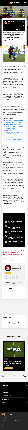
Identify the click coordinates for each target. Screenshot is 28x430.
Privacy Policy (17, 422)
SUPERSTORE (5, 406)
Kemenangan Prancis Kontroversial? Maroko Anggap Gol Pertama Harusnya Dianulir (14, 137)
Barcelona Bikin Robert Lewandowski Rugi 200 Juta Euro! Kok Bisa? (15, 132)
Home (1, 15)
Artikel (6, 15)
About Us (3, 420)
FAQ (2, 425)
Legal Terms (4, 422)
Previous (2, 375)
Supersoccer (4, 15)
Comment (14, 323)
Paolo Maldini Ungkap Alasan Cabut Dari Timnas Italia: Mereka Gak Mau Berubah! (14, 126)
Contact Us (16, 420)
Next (24, 375)
